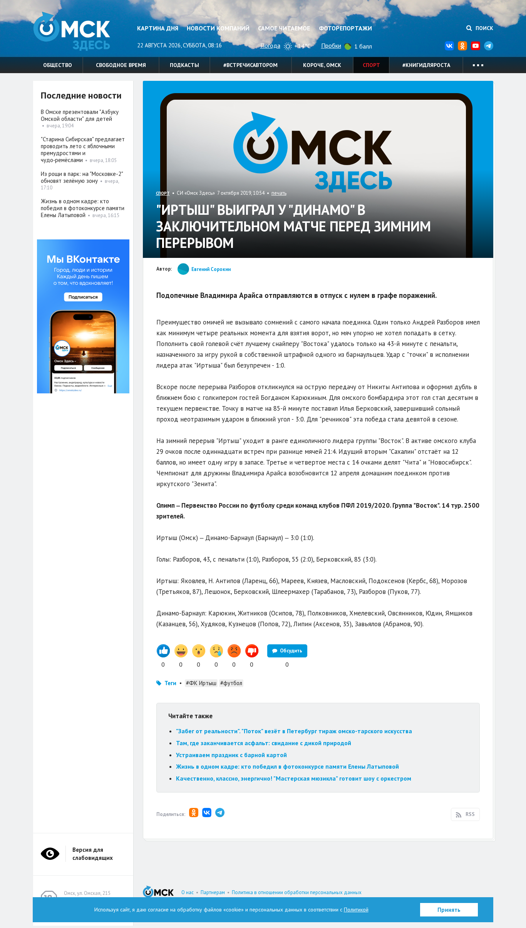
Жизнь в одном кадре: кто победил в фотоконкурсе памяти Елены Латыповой (287, 766)
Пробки (331, 45)
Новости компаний (218, 28)
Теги (170, 683)
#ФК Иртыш (201, 683)
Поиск (483, 28)
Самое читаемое (284, 28)
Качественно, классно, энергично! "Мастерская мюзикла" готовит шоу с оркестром (293, 778)
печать (278, 193)
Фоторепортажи (345, 28)
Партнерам (213, 892)
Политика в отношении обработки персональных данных (297, 892)
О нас (187, 892)
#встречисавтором (250, 65)
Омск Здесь (71, 31)
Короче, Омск (322, 65)
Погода (270, 45)
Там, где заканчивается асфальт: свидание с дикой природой (263, 743)
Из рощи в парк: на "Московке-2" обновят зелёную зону (82, 177)
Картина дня (157, 28)
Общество (57, 65)
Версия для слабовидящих (92, 853)
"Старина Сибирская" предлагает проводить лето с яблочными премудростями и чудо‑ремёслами (83, 149)
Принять (449, 909)
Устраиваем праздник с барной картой (231, 755)
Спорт (371, 65)
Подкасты (184, 65)
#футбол (231, 683)
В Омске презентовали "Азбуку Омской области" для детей (80, 115)
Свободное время (121, 65)
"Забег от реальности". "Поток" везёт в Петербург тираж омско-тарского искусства (294, 731)
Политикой (356, 909)
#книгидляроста (426, 65)
